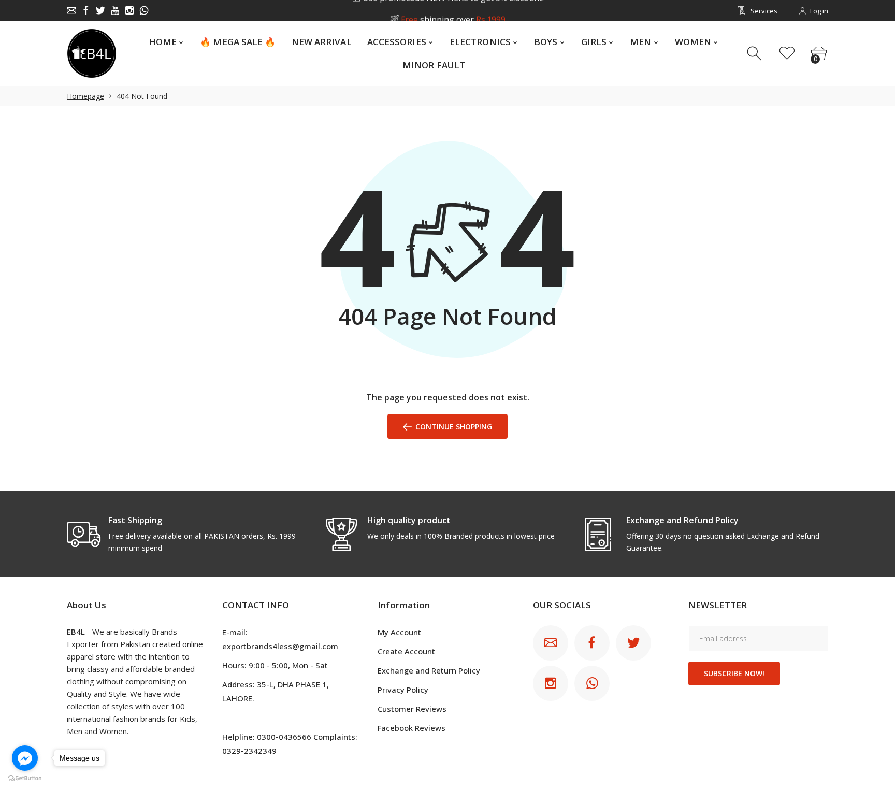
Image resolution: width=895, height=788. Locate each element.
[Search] (755, 53)
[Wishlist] (787, 53)
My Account (399, 632)
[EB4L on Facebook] (86, 10)
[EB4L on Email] (71, 10)
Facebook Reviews (411, 728)
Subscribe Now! (734, 673)
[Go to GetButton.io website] (24, 778)
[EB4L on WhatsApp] (144, 10)
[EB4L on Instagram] (129, 10)
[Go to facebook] (25, 758)
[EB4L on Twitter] (100, 10)
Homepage (85, 96)
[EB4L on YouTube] (115, 10)
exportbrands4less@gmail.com (280, 646)
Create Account (406, 651)
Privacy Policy (403, 689)
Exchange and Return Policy (429, 670)
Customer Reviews (412, 709)
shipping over (452, 11)
